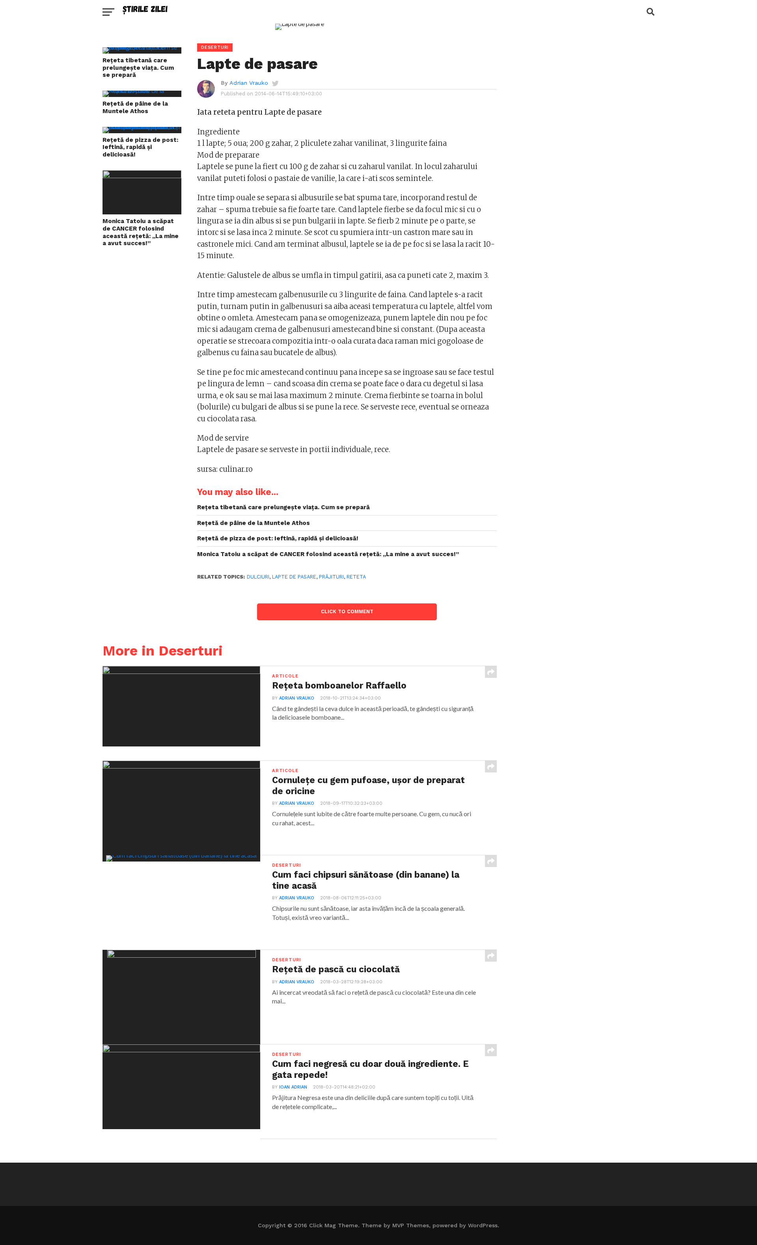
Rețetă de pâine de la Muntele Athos (135, 107)
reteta (356, 577)
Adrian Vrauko (248, 83)
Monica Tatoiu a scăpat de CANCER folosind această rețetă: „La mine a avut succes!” (141, 232)
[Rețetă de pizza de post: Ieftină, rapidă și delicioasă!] (142, 126)
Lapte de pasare (294, 577)
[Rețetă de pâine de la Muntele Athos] (142, 90)
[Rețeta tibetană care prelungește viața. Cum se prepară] (142, 47)
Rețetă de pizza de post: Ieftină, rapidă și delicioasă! (140, 147)
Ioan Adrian (293, 1087)
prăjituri (331, 577)
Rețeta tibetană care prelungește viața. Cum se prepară (138, 67)
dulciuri (258, 577)
